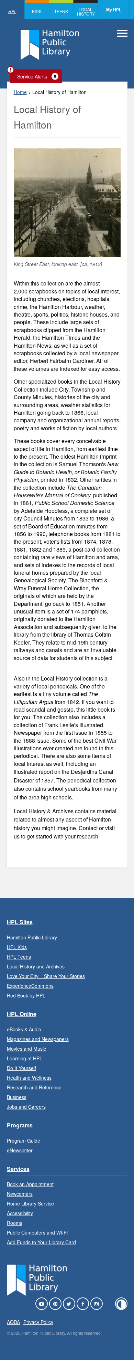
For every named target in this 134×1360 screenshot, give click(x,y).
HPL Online (21, 1014)
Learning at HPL (24, 1058)
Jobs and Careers (26, 1106)
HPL (12, 11)
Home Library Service (30, 1203)
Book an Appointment (30, 1184)
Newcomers (20, 1193)
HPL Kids (17, 947)
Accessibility (20, 1213)
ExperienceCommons (30, 985)
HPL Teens (19, 956)
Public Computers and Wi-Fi (37, 1232)
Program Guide (23, 1140)
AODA (13, 1322)
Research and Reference (34, 1087)
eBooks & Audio (24, 1029)
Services (18, 1169)
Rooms (14, 1222)
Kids (37, 11)
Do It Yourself (21, 1067)
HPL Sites (20, 922)
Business (16, 1097)
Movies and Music (26, 1048)
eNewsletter (20, 1150)
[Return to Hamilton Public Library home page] (50, 46)
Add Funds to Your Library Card (41, 1242)
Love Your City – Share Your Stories (46, 976)
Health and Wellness (29, 1077)
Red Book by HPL (26, 995)
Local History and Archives (36, 966)
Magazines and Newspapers (38, 1038)
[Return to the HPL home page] (37, 1293)
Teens (61, 11)
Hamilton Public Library (32, 937)
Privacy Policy (38, 1322)
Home (20, 91)
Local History (86, 11)
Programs (20, 1125)
